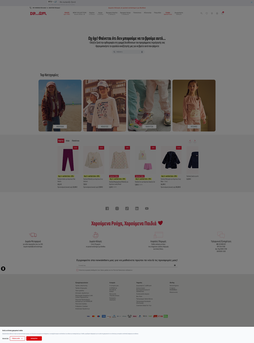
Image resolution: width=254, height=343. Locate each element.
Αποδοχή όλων (34, 338)
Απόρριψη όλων (5, 338)
